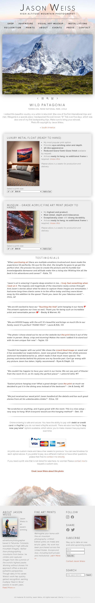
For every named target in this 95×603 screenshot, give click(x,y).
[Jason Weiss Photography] (47, 13)
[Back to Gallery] (42, 99)
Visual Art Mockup (50, 24)
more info (55, 159)
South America (48, 127)
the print (65, 335)
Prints (30, 28)
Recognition (12, 28)
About (43, 28)
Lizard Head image (65, 350)
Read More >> (9, 587)
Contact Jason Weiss (75, 561)
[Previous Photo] (37, 99)
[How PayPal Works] (47, 447)
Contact (84, 28)
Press (70, 28)
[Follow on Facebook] (73, 517)
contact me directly (56, 457)
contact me (79, 461)
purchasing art (21, 262)
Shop (11, 24)
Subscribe (70, 556)
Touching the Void (48, 307)
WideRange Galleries (72, 597)
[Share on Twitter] (73, 530)
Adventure (26, 24)
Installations (78, 24)
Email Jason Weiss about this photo (48, 471)
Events (57, 28)
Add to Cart (47, 191)
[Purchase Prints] (52, 99)
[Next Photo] (57, 99)
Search (88, 575)
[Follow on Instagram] (68, 517)
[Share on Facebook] (68, 530)
